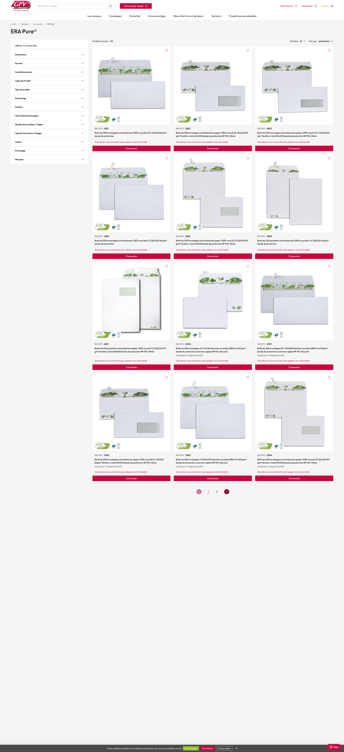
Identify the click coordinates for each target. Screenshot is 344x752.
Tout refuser (207, 748)
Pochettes (135, 16)
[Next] (226, 491)
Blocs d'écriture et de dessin (189, 16)
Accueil (13, 24)
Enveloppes (115, 16)
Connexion (131, 148)
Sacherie (216, 16)
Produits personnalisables (243, 16)
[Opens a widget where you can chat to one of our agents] (334, 747)
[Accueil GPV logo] (21, 6)
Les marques (94, 16)
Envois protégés (157, 16)
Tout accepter (191, 748)
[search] (75, 6)
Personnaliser (224, 748)
